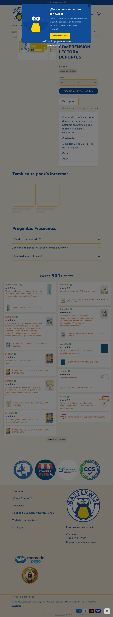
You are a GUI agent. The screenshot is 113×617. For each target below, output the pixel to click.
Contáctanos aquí (60, 35)
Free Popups (52, 41)
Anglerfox (61, 45)
